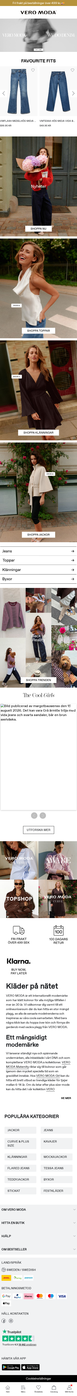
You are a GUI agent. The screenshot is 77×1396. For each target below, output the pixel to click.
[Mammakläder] (19, 860)
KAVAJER (50, 1141)
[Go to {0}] (38, 35)
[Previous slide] (3, 94)
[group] (18, 98)
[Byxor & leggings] (38, 581)
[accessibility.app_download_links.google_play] (11, 1370)
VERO (50, 1089)
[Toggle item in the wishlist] (33, 70)
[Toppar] (38, 313)
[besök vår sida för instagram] (11, 1322)
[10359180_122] (38, 467)
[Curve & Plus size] (57, 899)
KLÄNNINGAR (17, 1157)
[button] (18, 91)
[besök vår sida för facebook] (3, 1322)
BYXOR (49, 1179)
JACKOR (13, 1130)
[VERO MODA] (38, 13)
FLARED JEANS (18, 1168)
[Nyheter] (38, 186)
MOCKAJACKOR (55, 1157)
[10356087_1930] (38, 365)
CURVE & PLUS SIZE (18, 1143)
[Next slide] (73, 94)
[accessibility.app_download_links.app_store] (30, 1370)
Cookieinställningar (38, 1378)
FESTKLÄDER (53, 1190)
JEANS (48, 1130)
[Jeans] (38, 549)
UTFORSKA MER (38, 830)
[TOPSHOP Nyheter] (19, 899)
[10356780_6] (38, 264)
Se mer (66, 1098)
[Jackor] (38, 517)
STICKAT (13, 1190)
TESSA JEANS (54, 1168)
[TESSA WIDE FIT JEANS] (38, 638)
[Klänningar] (38, 415)
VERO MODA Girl (48, 1075)
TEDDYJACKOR (18, 1179)
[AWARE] (57, 860)
